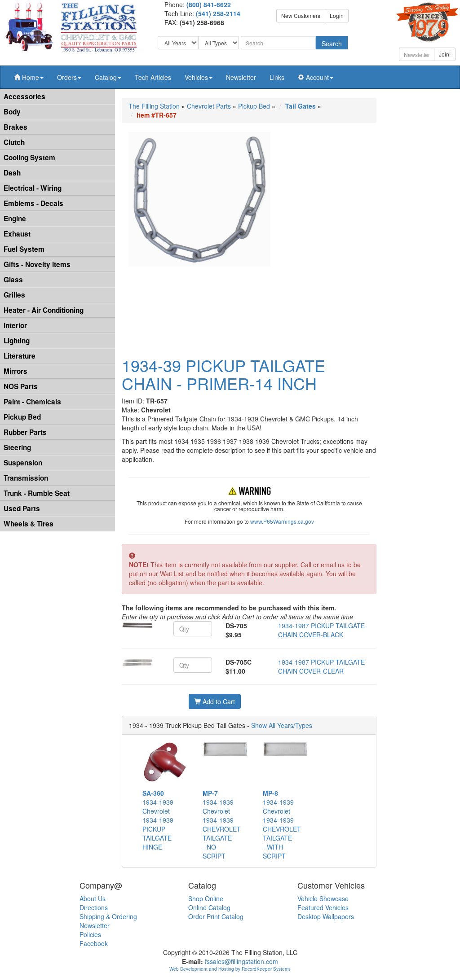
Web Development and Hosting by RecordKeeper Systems (230, 969)
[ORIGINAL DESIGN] (137, 625)
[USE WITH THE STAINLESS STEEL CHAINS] (137, 662)
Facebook (94, 943)
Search (332, 43)
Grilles (14, 295)
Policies (90, 934)
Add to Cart (218, 701)
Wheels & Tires (28, 524)
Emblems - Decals (33, 203)
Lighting (17, 341)
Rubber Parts (25, 432)
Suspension (23, 463)
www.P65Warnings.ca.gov (282, 521)
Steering (17, 447)
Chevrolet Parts (209, 105)
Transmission (26, 478)
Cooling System (29, 157)
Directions (94, 907)
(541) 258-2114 (218, 13)
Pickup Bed (22, 417)
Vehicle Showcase (323, 898)
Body (12, 112)
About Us (93, 898)
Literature (19, 356)
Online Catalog (209, 907)
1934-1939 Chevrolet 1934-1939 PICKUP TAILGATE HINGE (157, 820)
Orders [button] (67, 77)
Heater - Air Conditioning (44, 310)
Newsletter (241, 77)
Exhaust (17, 234)
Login (337, 15)
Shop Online (205, 898)
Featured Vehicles (323, 907)
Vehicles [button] (196, 77)
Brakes (15, 127)
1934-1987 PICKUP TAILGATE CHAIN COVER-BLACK (321, 630)
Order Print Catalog (215, 916)
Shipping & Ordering (108, 916)
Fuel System (24, 249)
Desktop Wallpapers (325, 916)
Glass (13, 280)
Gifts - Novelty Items (37, 264)
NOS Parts (21, 386)
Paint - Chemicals (32, 402)
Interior (15, 325)
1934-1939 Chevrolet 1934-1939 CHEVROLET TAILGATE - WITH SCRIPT (282, 824)
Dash (12, 173)
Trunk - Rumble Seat (37, 493)
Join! (445, 54)
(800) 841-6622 (208, 4)
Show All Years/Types (281, 725)
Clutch (14, 142)
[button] (28, 77)
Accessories (24, 96)
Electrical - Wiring (33, 188)
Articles (153, 77)
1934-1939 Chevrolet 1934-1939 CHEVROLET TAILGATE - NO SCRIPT (222, 824)
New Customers (300, 15)
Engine (15, 218)
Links (277, 77)
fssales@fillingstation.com (241, 961)
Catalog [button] (106, 77)
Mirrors (15, 371)
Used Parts (22, 508)
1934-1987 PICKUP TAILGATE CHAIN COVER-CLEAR (321, 666)
